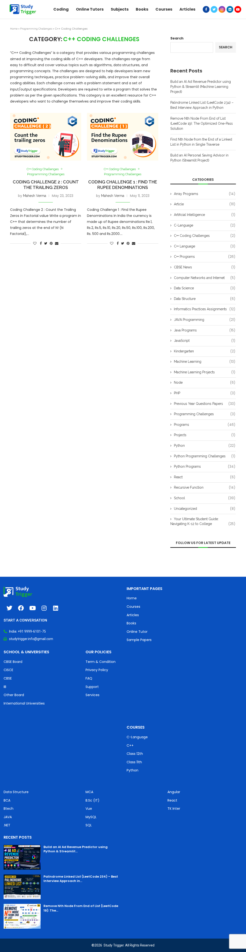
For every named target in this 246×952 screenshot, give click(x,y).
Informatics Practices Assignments (204, 309)
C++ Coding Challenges (43, 169)
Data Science (204, 288)
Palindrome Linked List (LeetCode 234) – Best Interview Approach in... (80, 878)
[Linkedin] (230, 9)
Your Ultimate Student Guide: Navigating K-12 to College (202, 521)
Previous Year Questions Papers (204, 404)
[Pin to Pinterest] (51, 243)
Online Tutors (90, 9)
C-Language (204, 225)
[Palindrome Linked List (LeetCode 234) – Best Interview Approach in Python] (22, 886)
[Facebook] (206, 9)
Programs (204, 424)
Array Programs (204, 194)
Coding (61, 9)
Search (177, 38)
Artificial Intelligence (204, 215)
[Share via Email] (56, 243)
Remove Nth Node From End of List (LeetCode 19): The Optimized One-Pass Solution (201, 123)
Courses (163, 9)
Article (204, 204)
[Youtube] (237, 9)
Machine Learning (204, 361)
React (204, 477)
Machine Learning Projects (204, 372)
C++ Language (204, 246)
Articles (187, 9)
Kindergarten (204, 351)
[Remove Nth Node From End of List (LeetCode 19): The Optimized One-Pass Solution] (22, 916)
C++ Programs (204, 256)
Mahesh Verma (34, 196)
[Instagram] (222, 9)
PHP (204, 393)
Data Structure (204, 299)
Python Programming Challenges (204, 456)
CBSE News (204, 267)
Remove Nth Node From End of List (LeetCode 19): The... (80, 908)
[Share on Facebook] (41, 243)
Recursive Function (204, 487)
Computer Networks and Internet (204, 278)
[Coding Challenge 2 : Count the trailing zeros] (45, 137)
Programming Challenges (36, 28)
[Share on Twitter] (45, 243)
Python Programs (204, 466)
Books (142, 9)
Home (14, 28)
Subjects (120, 9)
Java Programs (204, 330)
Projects (204, 435)
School (204, 498)
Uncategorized (204, 508)
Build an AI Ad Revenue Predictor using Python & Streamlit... (75, 849)
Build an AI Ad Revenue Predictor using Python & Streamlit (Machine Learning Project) (200, 87)
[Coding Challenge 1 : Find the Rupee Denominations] (122, 137)
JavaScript (204, 340)
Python (204, 445)
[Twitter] (214, 9)
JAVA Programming (204, 319)
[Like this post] (35, 243)
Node (204, 382)
